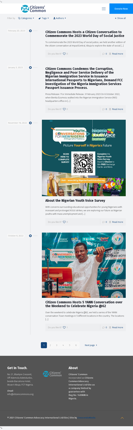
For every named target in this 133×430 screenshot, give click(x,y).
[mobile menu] (104, 9)
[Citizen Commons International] (23, 8)
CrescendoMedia (86, 418)
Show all (121, 18)
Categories (26, 18)
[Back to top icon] (122, 418)
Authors (60, 18)
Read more (117, 54)
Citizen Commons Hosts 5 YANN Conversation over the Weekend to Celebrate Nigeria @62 (83, 304)
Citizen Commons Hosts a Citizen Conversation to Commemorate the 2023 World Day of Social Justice (84, 34)
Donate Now (121, 8)
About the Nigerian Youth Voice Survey (75, 201)
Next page (90, 345)
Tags (44, 18)
